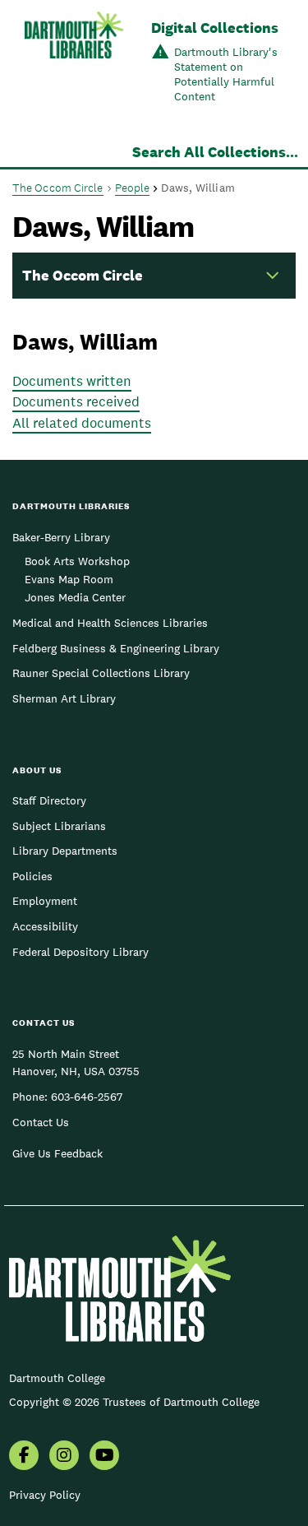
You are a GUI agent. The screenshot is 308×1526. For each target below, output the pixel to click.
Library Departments (64, 850)
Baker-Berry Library (61, 537)
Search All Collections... (215, 151)
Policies (32, 876)
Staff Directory (49, 800)
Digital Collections (214, 27)
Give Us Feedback (57, 1153)
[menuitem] (24, 1456)
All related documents (81, 423)
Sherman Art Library (64, 698)
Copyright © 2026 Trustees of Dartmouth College (134, 1401)
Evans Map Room (69, 579)
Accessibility (45, 926)
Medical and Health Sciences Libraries (110, 622)
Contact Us (40, 1122)
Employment (44, 900)
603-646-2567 (86, 1096)
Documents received (76, 401)
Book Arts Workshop (77, 561)
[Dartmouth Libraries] (74, 62)
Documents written (71, 381)
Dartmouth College (57, 1378)
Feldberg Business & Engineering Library (115, 648)
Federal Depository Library (80, 951)
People (132, 187)
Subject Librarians (59, 826)
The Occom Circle (57, 187)
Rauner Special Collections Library (101, 673)
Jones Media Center (75, 597)
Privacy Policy (44, 1494)
